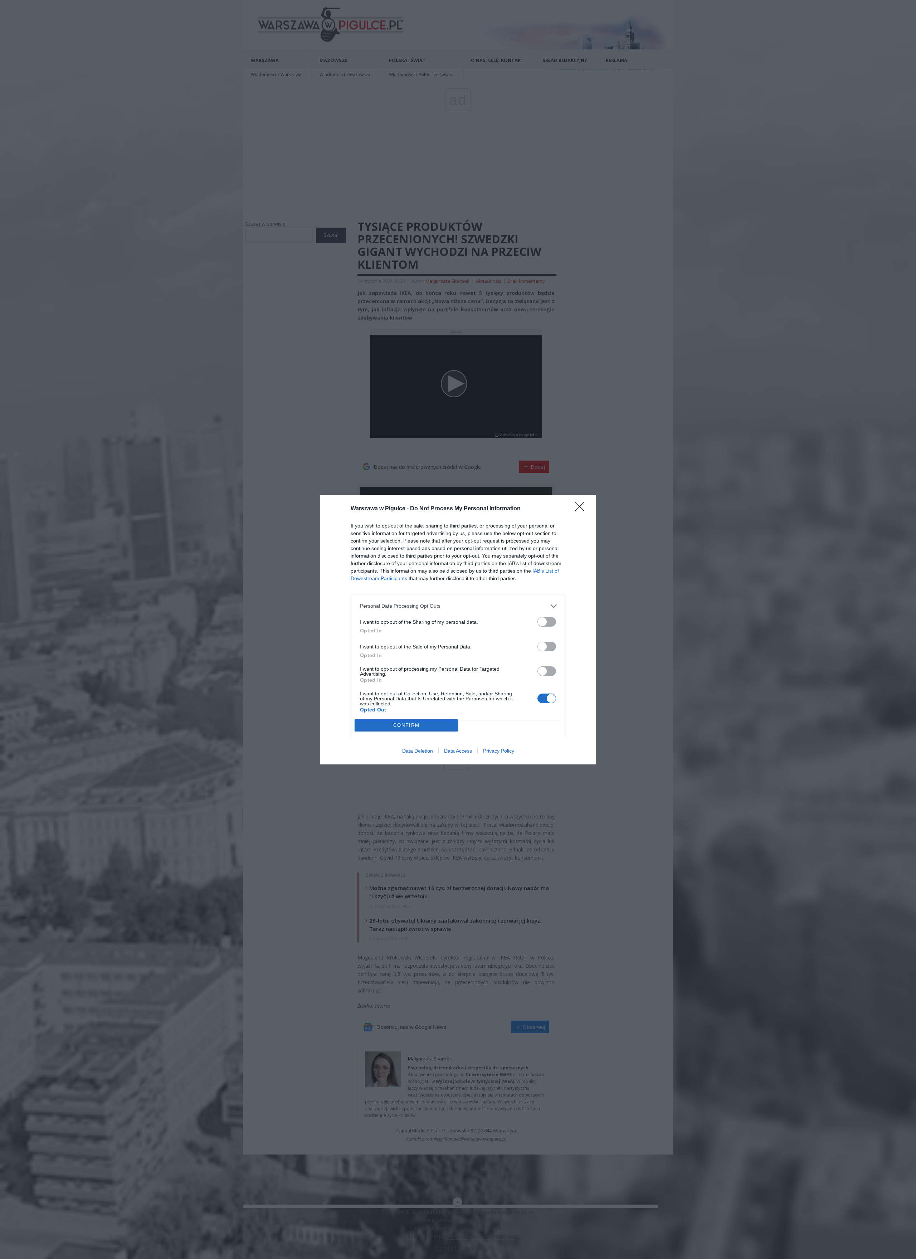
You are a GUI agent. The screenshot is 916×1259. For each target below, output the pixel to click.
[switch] (546, 622)
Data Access (458, 751)
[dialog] (458, 629)
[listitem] (458, 606)
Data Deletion (417, 751)
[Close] (582, 509)
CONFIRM (406, 725)
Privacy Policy (498, 751)
